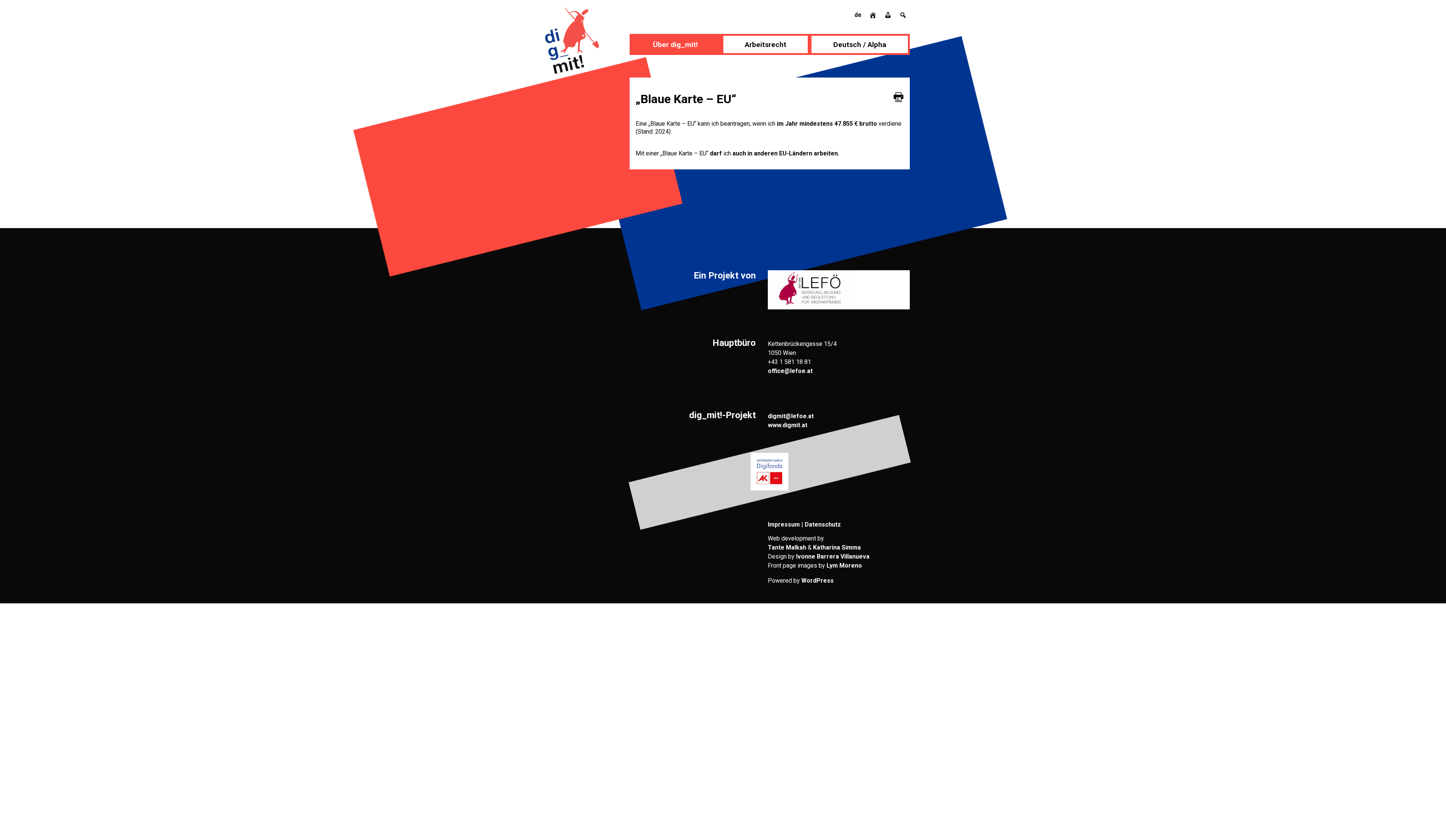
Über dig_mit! (675, 44)
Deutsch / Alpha (859, 44)
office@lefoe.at (790, 371)
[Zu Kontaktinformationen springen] (888, 15)
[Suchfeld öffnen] (903, 15)
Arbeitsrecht (765, 44)
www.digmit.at (787, 425)
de (858, 14)
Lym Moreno (844, 565)
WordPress (817, 580)
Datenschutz (823, 524)
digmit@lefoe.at (791, 416)
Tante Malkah (787, 547)
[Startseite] (873, 15)
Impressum (784, 524)
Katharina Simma (837, 547)
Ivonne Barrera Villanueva (832, 556)
